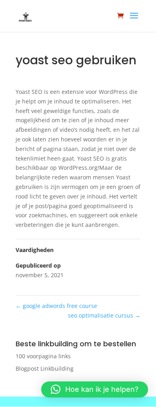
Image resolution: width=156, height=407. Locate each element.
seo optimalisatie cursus (104, 315)
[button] (94, 389)
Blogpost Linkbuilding (45, 368)
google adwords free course (56, 306)
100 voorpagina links (43, 356)
